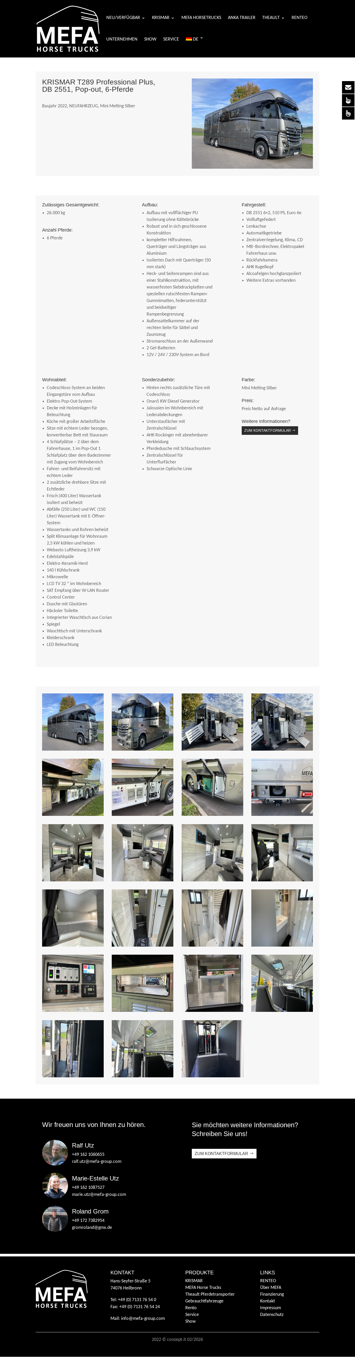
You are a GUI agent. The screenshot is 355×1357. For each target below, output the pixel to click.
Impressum (270, 1308)
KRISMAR (160, 18)
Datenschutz (272, 1314)
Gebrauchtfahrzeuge (204, 1301)
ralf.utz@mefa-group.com (96, 1161)
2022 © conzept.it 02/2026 (177, 1339)
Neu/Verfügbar (123, 18)
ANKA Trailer (241, 18)
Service (171, 40)
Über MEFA (270, 1287)
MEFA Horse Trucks (203, 1287)
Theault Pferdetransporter (210, 1294)
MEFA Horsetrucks (201, 18)
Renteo (299, 18)
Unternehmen (121, 40)
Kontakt (267, 1301)
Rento (191, 1308)
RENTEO (268, 1281)
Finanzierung (272, 1294)
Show (150, 40)
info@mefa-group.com (143, 1318)
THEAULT (271, 18)
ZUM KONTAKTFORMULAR (267, 430)
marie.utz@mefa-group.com (99, 1194)
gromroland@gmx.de (92, 1227)
